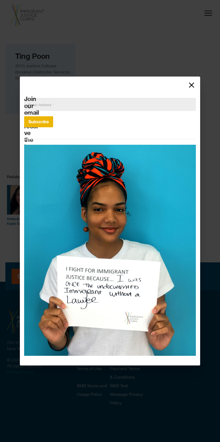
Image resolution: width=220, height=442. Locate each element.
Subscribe (38, 121)
